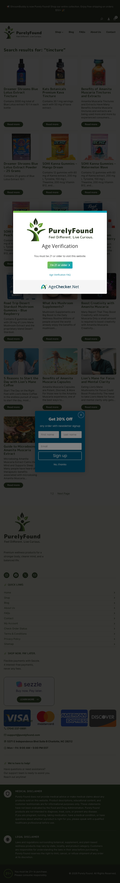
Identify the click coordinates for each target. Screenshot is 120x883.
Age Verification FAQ (60, 274)
